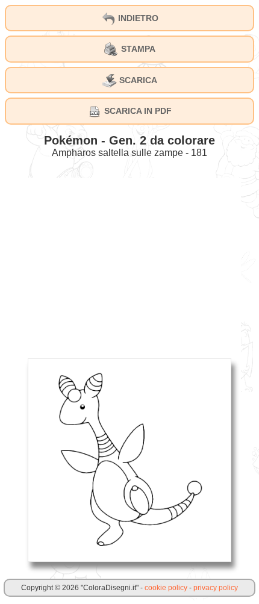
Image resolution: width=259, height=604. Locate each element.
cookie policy (166, 588)
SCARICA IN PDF (137, 111)
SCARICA (137, 80)
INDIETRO (137, 18)
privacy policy (215, 588)
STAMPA (137, 49)
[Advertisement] (129, 262)
